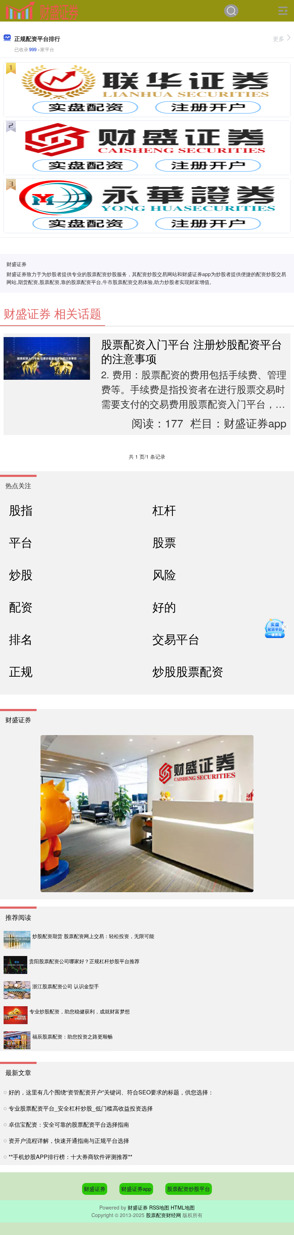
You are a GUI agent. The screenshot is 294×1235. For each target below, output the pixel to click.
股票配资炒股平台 (188, 1188)
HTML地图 (183, 1207)
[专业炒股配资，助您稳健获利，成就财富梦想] (16, 1015)
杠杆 (164, 509)
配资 (21, 606)
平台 (21, 541)
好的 (164, 606)
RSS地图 (159, 1207)
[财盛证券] (42, 10)
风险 (164, 574)
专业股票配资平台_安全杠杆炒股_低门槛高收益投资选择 (81, 1108)
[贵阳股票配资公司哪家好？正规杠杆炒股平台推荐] (15, 965)
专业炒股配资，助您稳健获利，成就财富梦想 (79, 1011)
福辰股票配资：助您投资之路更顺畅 (72, 1036)
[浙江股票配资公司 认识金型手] (17, 990)
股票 (164, 541)
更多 (278, 38)
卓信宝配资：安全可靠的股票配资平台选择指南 (69, 1124)
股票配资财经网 (163, 1215)
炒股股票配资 (187, 670)
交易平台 (176, 638)
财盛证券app (136, 1188)
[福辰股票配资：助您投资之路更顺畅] (17, 1040)
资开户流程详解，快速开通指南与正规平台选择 (69, 1140)
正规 (21, 670)
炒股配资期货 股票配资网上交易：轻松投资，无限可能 (93, 936)
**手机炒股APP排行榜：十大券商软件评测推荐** (70, 1157)
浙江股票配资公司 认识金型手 (65, 986)
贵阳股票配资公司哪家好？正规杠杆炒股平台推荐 (84, 961)
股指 (21, 509)
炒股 (21, 574)
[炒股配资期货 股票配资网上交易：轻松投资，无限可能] (17, 940)
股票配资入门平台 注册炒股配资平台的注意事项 (191, 351)
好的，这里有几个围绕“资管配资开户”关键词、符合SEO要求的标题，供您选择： (111, 1092)
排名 (21, 638)
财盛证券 (94, 1188)
